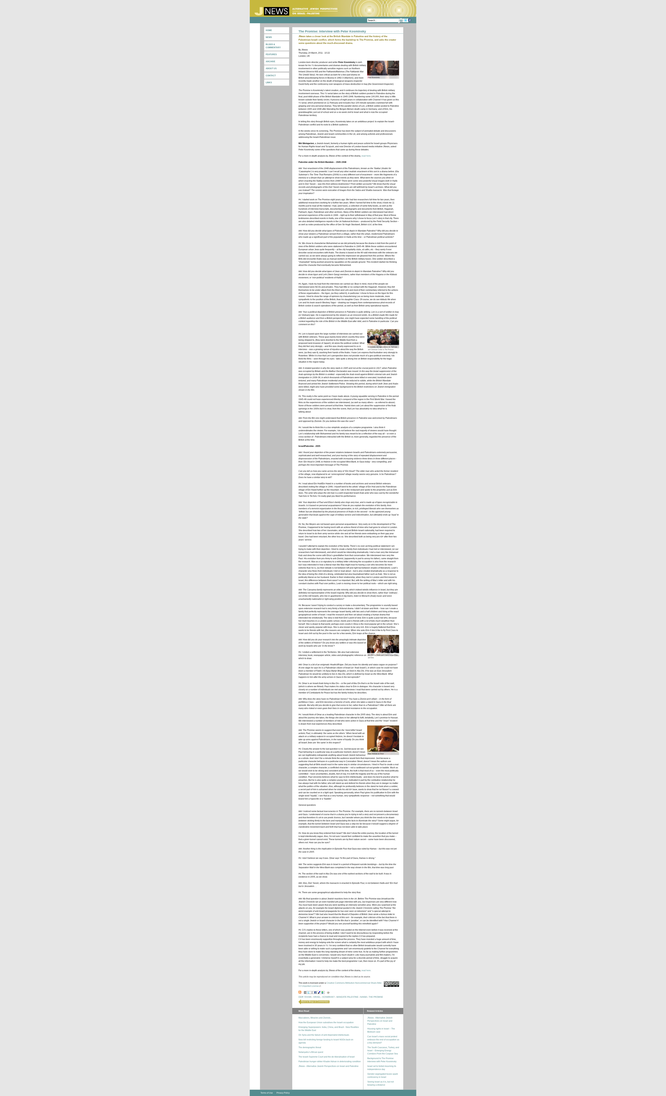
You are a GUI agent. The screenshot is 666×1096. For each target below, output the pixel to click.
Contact (271, 75)
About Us (271, 68)
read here (366, 156)
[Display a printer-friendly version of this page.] (328, 992)
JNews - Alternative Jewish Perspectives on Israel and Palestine (328, 1066)
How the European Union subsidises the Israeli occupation (326, 1022)
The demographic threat (309, 1047)
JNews (296, 11)
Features (271, 54)
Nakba (363, 997)
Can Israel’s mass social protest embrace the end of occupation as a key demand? (383, 1039)
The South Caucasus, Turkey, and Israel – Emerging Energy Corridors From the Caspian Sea (383, 1050)
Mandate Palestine (347, 997)
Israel (317, 997)
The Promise (376, 997)
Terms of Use (267, 1093)
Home (269, 30)
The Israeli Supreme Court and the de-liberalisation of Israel (326, 1057)
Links (269, 82)
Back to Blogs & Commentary (315, 1001)
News (269, 37)
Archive (270, 61)
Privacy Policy (283, 1093)
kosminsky (328, 997)
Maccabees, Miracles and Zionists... (315, 1018)
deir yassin (304, 997)
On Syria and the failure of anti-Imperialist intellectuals (323, 1035)
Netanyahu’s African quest (310, 1052)
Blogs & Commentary (273, 46)
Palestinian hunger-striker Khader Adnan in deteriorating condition (329, 1061)
